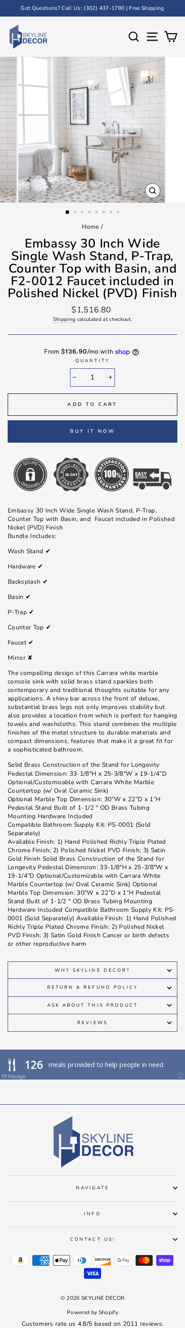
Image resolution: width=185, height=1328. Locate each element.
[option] (92, 8)
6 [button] (104, 213)
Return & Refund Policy (92, 987)
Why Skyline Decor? (92, 970)
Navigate (92, 1188)
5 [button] (97, 213)
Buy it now (92, 431)
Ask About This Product (92, 1005)
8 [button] (119, 213)
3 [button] (83, 213)
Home (90, 226)
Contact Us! (92, 1239)
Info (92, 1214)
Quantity (92, 361)
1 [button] (68, 212)
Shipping (64, 319)
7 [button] (112, 213)
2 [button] (76, 213)
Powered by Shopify (92, 1312)
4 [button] (90, 213)
